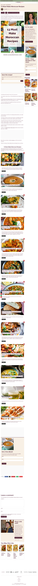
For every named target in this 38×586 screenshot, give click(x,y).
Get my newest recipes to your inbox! (7, 0)
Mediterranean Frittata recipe (10, 127)
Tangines (13, 140)
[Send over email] (1, 295)
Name (3, 456)
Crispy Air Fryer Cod (27, 104)
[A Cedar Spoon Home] (19, 2)
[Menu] (1, 2)
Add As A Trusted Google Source (13, 12)
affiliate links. (7, 14)
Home (2, 4)
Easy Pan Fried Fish (33, 90)
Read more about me (29, 41)
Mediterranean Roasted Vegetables (28, 90)
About (19, 578)
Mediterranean (8, 4)
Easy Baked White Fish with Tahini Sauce (15, 556)
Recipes (4, 4)
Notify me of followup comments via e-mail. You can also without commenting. (11, 514)
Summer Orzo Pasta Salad (33, 104)
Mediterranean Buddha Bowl (22, 554)
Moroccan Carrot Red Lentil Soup (7, 99)
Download (4, 463)
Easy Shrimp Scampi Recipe (8, 555)
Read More (3, 319)
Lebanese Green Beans (3, 554)
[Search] (37, 2)
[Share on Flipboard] (1, 297)
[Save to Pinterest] (6, 12)
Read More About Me (18, 537)
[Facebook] (34, 1)
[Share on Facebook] (1, 291)
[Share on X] (1, 292)
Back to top (19, 576)
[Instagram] (33, 1)
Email (3, 79)
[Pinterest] (36, 1)
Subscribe (27, 74)
